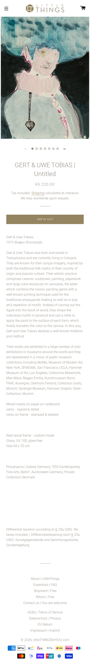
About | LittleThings (45, 579)
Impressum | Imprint (45, 630)
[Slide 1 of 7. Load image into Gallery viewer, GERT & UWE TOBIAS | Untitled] (32, 149)
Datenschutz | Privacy (45, 618)
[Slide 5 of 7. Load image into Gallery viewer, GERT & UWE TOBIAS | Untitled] (49, 149)
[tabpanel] (45, 77)
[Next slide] (64, 148)
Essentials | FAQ (45, 585)
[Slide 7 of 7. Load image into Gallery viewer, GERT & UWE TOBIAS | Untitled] (57, 149)
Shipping (37, 193)
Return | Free (45, 597)
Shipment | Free (45, 591)
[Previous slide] (25, 148)
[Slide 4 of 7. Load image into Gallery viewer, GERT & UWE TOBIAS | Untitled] (45, 149)
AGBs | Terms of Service (45, 612)
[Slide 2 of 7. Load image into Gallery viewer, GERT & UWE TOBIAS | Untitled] (37, 149)
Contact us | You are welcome (45, 603)
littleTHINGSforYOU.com (51, 640)
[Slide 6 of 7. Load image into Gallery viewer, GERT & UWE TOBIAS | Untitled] (53, 149)
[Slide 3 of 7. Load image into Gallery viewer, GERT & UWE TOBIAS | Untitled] (41, 149)
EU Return (45, 624)
